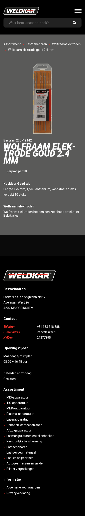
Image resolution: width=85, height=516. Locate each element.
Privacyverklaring (18, 493)
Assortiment (12, 44)
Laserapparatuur (18, 419)
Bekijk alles (11, 215)
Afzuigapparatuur (19, 430)
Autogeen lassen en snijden (25, 463)
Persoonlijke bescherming (24, 441)
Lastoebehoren (36, 44)
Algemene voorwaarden (23, 487)
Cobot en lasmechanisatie (24, 425)
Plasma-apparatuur (20, 414)
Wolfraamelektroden (66, 44)
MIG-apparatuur (17, 397)
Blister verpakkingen (20, 469)
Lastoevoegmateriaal (21, 452)
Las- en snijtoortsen (20, 458)
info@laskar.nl (46, 332)
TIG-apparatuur (17, 403)
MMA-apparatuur (19, 408)
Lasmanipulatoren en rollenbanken (30, 436)
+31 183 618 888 (48, 326)
